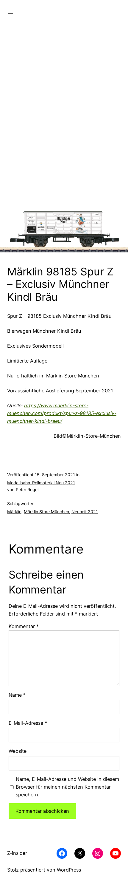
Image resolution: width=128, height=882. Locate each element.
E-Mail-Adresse (28, 723)
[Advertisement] (64, 125)
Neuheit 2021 (84, 511)
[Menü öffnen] (10, 12)
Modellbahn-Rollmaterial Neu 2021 (41, 482)
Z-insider (17, 853)
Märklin (14, 511)
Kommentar (24, 626)
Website (17, 751)
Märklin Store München (46, 511)
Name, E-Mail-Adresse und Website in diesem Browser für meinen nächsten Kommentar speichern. (67, 787)
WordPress (69, 870)
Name (17, 695)
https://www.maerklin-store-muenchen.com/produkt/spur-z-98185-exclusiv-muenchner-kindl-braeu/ (61, 413)
